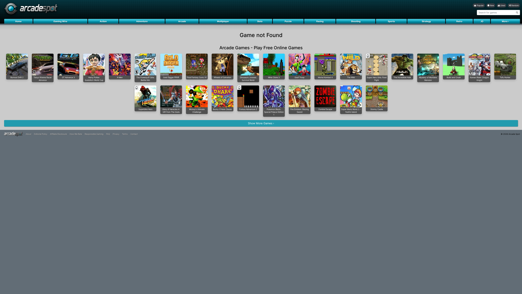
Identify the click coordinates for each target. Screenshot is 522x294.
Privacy (116, 134)
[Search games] (517, 12)
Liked (502, 5)
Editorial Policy (40, 134)
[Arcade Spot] (130, 9)
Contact (134, 134)
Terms (125, 134)
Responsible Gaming (94, 134)
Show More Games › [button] (261, 123)
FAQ (108, 134)
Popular (480, 5)
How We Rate (76, 134)
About (28, 134)
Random (515, 5)
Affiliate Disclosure (58, 134)
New (491, 5)
